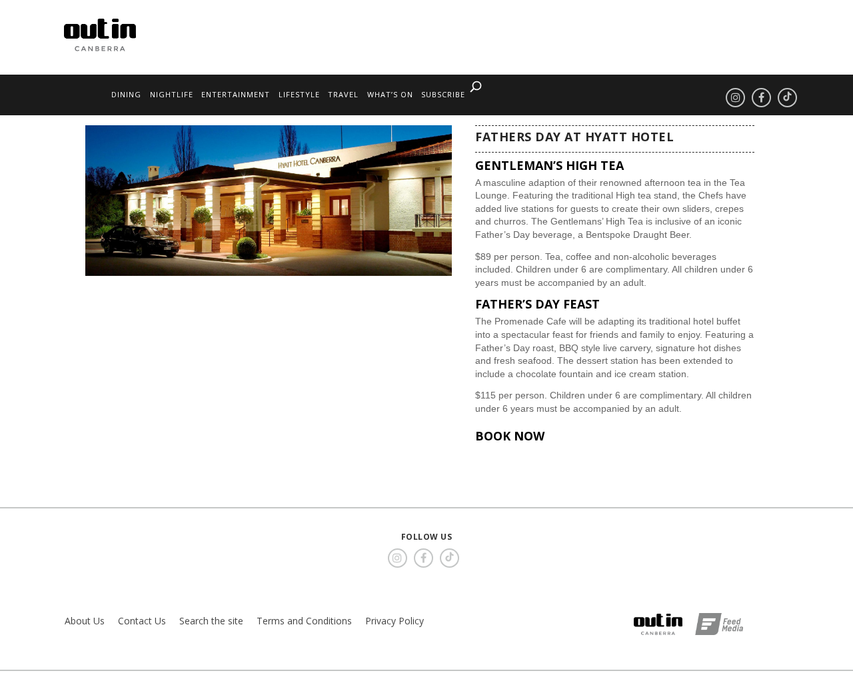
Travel (343, 94)
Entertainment (235, 94)
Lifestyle (299, 94)
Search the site (211, 620)
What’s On (390, 94)
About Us (85, 620)
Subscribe (443, 94)
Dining (126, 94)
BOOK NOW (509, 436)
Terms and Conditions (304, 620)
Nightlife (171, 94)
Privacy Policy (394, 620)
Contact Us (142, 620)
